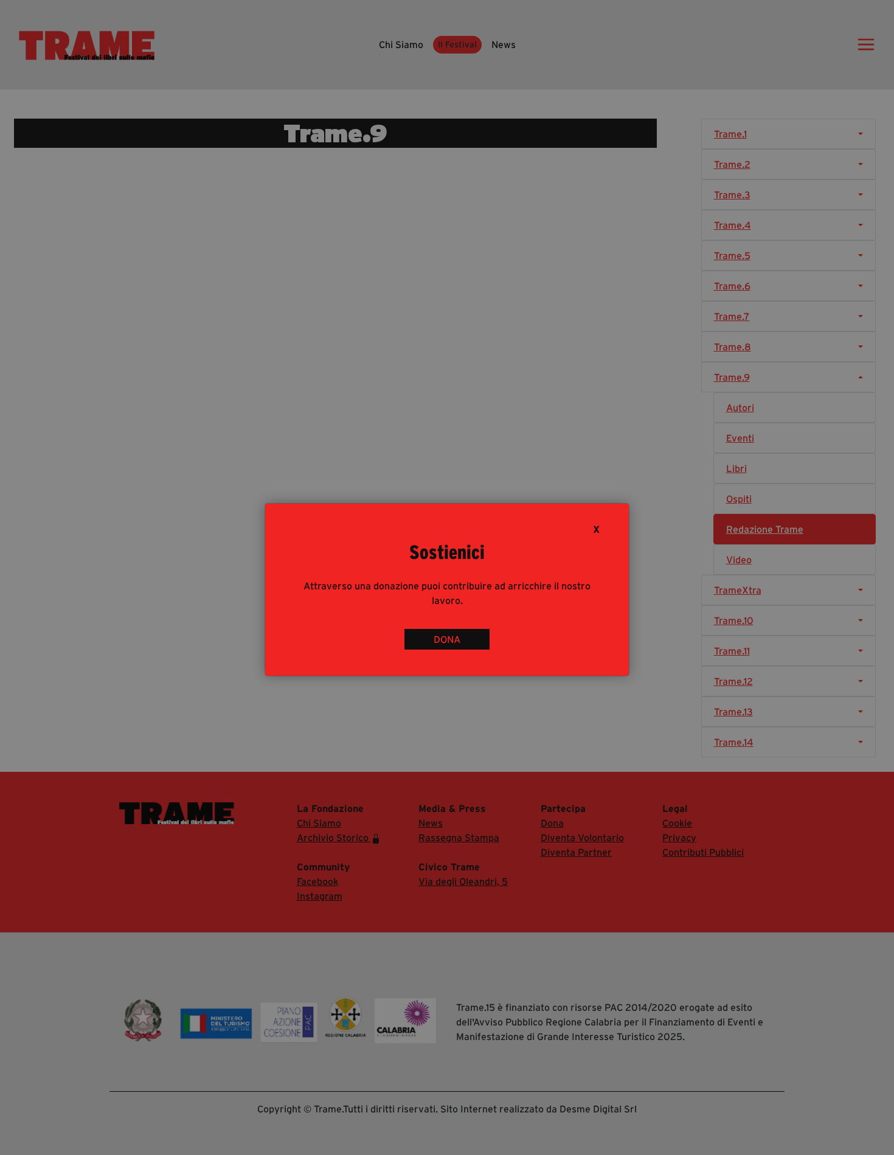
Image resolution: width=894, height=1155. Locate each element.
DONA (447, 639)
